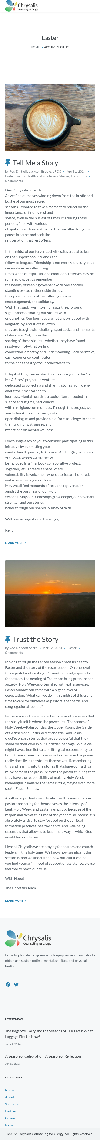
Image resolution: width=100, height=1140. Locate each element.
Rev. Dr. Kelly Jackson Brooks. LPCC (35, 171)
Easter (9, 176)
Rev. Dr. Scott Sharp (23, 648)
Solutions (12, 1104)
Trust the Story (35, 639)
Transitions (79, 176)
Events (20, 176)
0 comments (14, 181)
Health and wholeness (42, 176)
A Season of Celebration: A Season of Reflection (43, 1056)
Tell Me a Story (35, 162)
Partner (10, 1111)
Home (35, 47)
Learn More (14, 543)
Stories (64, 176)
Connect (11, 1118)
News (9, 1125)
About (9, 1097)
